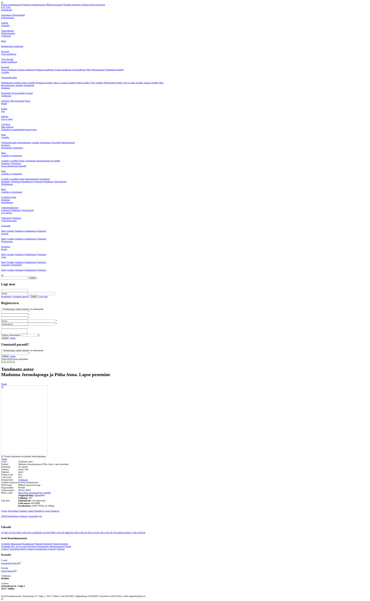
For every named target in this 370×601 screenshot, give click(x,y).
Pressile (67, 546)
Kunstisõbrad (41, 549)
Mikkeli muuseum (54, 4)
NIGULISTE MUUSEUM (100, 532)
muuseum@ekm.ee (10, 563)
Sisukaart (23, 516)
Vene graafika (96, 83)
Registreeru (6, 296)
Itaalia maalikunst (9, 62)
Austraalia (5, 226)
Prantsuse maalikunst (44, 70)
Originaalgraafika (9, 77)
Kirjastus (32, 546)
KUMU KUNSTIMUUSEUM (15, 532)
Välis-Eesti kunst (9, 220)
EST (3, 7)
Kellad (4, 109)
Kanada (4, 233)
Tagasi (4, 459)
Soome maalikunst (63, 70)
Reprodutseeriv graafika (12, 85)
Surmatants (6, 15)
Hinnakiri (38, 511)
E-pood (46, 511)
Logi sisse (43, 296)
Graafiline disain (17, 161)
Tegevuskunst (60, 181)
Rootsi (4, 249)
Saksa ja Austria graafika (64, 83)
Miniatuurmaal (98, 70)
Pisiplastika (6, 93)
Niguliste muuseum (72, 4)
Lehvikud (5, 124)
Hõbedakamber (8, 33)
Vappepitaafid (7, 30)
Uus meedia (6, 213)
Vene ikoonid (7, 59)
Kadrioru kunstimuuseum (34, 4)
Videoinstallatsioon (9, 207)
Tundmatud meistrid (114, 70)
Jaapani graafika (151, 83)
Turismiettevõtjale (17, 549)
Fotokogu (55, 511)
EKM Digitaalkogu (10, 516)
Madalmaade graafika (11, 83)
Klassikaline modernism (12, 148)
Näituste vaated (26, 511)
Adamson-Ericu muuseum (93, 4)
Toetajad (52, 549)
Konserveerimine (60, 544)
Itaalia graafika (83, 83)
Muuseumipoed (57, 546)
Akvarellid (56, 142)
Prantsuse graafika (44, 83)
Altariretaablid (18, 15)
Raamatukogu (42, 546)
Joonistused (29, 85)
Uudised (5, 549)
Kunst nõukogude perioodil (13, 166)
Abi (40, 516)
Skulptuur (5, 88)
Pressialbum (13, 511)
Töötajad (60, 549)
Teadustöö (6, 546)
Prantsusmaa (7, 241)
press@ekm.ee (7, 571)
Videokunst (6, 218)
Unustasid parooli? (20, 296)
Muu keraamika (17, 101)
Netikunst (16, 218)
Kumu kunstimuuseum (11, 4)
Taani (3, 257)
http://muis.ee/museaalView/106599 (34, 493)
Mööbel (4, 116)
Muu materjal (7, 127)
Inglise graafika (28, 83)
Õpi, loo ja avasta (19, 546)
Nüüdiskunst (7, 184)
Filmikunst (48, 181)
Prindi (4, 384)
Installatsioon (27, 181)
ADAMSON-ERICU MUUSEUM (129, 532)
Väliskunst (6, 36)
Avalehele (5, 544)
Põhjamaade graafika (113, 83)
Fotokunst (38, 181)
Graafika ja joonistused (11, 155)
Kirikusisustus (7, 17)
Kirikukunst (6, 10)
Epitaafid (5, 25)
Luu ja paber (7, 119)
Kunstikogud (28, 544)
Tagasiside (33, 516)
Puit (3, 111)
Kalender (48, 544)
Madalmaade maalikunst (12, 46)
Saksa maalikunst (9, 70)
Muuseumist (16, 544)
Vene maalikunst (8, 54)
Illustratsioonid (68, 142)
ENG (8, 7)
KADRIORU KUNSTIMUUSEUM (47, 532)
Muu (89, 70)
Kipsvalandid (18, 93)
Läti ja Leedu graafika (133, 83)
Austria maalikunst (25, 70)
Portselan (5, 101)
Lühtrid (4, 23)
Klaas (27, 101)
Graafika (5, 72)
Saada (12, 338)
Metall (4, 103)
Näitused (39, 544)
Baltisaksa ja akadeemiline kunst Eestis (19, 129)
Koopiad (5, 51)
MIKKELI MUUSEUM (76, 532)
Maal (3, 41)
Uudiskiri (30, 549)
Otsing (4, 511)
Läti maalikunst (79, 70)
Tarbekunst (6, 96)
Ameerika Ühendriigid (11, 265)
